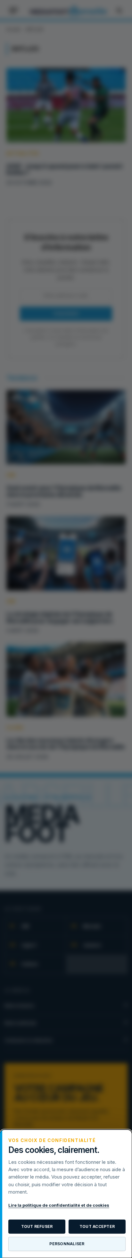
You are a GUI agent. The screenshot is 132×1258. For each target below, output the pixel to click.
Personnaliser (66, 1243)
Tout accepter (97, 1226)
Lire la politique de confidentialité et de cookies (58, 1205)
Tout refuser (37, 1226)
